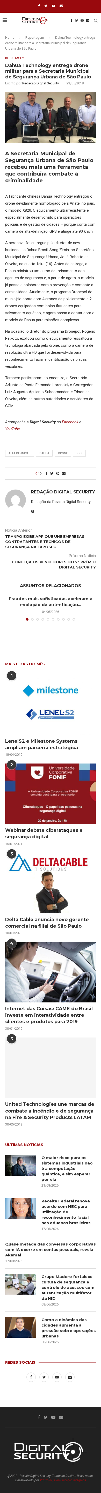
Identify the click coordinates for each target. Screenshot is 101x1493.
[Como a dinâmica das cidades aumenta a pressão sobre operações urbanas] (20, 1327)
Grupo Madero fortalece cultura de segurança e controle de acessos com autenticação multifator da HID (68, 1287)
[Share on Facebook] (47, 473)
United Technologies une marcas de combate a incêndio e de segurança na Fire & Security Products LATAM (49, 1110)
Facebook (70, 422)
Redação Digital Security (40, 83)
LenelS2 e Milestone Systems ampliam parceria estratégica (41, 744)
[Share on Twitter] (52, 473)
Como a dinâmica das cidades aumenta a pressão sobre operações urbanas (68, 1327)
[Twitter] (45, 6)
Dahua (44, 453)
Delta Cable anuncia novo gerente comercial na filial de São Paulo (47, 923)
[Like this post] (40, 473)
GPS (79, 453)
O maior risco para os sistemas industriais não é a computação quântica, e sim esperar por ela (67, 1168)
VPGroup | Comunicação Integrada (63, 1480)
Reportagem (34, 37)
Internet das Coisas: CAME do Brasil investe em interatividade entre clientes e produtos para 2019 (49, 1015)
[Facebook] (39, 6)
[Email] (61, 6)
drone (63, 453)
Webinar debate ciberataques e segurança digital (44, 833)
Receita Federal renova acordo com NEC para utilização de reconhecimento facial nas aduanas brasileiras (66, 1212)
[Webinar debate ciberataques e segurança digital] (50, 794)
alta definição (20, 453)
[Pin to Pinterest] (57, 473)
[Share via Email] (64, 473)
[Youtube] (53, 6)
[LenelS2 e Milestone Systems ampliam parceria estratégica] (50, 704)
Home (9, 37)
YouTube (12, 429)
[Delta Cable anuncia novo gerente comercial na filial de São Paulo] (50, 883)
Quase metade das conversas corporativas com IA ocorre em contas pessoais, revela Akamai (50, 1249)
